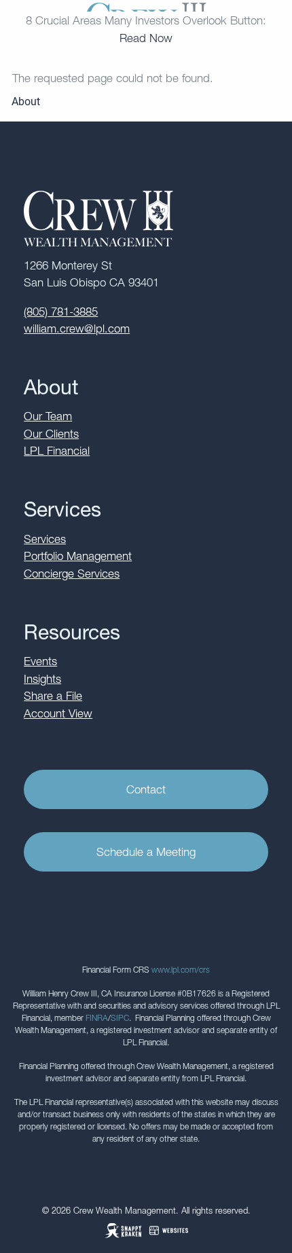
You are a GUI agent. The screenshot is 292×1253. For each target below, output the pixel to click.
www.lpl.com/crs (180, 970)
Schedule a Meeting (146, 851)
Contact (146, 789)
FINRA (97, 1018)
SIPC (120, 1018)
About (26, 101)
